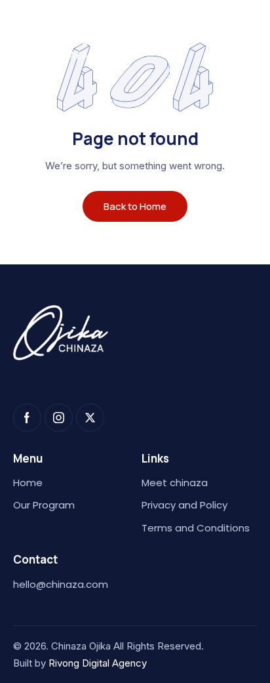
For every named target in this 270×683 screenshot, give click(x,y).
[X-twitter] (90, 418)
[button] (261, 40)
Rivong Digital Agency (97, 663)
